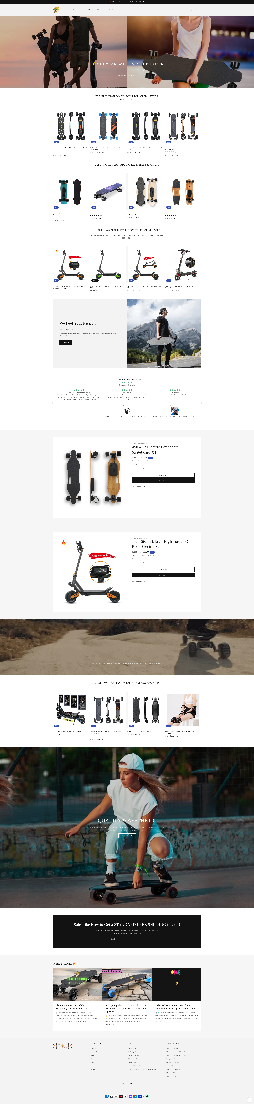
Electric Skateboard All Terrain (176, 1055)
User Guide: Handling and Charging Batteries (142, 1069)
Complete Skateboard (173, 1062)
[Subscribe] (142, 939)
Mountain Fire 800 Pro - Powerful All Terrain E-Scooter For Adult (107, 287)
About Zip (94, 1062)
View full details (137, 486)
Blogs (92, 1059)
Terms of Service (133, 1055)
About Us (93, 1048)
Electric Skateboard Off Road (175, 1052)
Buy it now (163, 481)
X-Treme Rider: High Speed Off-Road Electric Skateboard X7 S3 (144, 148)
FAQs (92, 1055)
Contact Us (94, 1052)
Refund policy (132, 1052)
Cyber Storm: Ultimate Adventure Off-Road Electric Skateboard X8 (180, 148)
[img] (127, 382)
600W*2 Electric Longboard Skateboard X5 (140, 731)
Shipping (142, 461)
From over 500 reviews (127, 385)
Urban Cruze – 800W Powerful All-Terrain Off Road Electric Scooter (180, 287)
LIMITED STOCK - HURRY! (127, 75)
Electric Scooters (171, 1076)
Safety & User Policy (135, 1066)
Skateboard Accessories (173, 1069)
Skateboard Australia (129, 1100)
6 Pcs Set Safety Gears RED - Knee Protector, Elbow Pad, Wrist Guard (181, 732)
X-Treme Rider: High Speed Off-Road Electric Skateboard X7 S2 (70, 148)
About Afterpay (95, 1066)
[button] (192, 10)
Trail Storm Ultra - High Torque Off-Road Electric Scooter (70, 286)
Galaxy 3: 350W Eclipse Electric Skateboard (103, 213)
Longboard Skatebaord (173, 1059)
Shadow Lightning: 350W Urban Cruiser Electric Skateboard (67, 214)
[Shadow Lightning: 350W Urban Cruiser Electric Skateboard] (79, 411)
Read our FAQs (127, 835)
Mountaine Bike (171, 1073)
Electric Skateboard (172, 1048)
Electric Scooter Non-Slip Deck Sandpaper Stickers (68, 731)
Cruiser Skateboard (172, 1066)
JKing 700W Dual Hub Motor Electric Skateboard (179, 213)
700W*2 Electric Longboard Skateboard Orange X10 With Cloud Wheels (107, 148)
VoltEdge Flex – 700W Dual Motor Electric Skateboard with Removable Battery (143, 214)
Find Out (66, 342)
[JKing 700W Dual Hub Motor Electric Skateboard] (127, 411)
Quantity (134, 464)
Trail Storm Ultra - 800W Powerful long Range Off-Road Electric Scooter (144, 287)
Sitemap (93, 1069)
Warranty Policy (133, 1059)
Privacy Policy (133, 1062)
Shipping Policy (133, 1048)
